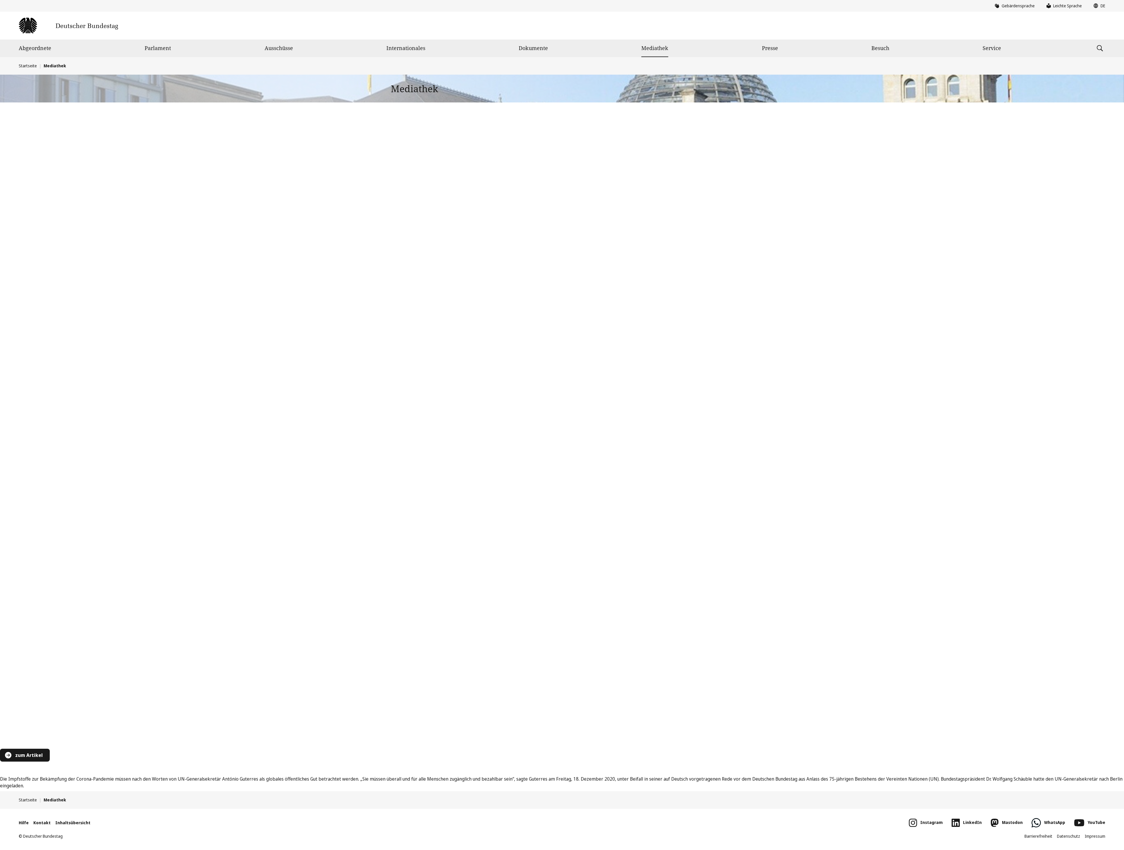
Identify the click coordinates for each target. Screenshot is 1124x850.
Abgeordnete (35, 48)
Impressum (1095, 836)
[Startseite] (68, 26)
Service (992, 48)
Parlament (158, 48)
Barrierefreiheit (1038, 836)
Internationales (405, 48)
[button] (1098, 6)
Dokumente (533, 48)
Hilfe (24, 822)
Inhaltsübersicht (72, 822)
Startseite (28, 65)
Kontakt (42, 822)
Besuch (880, 48)
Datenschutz (1068, 836)
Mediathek (654, 48)
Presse (770, 48)
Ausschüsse (279, 48)
